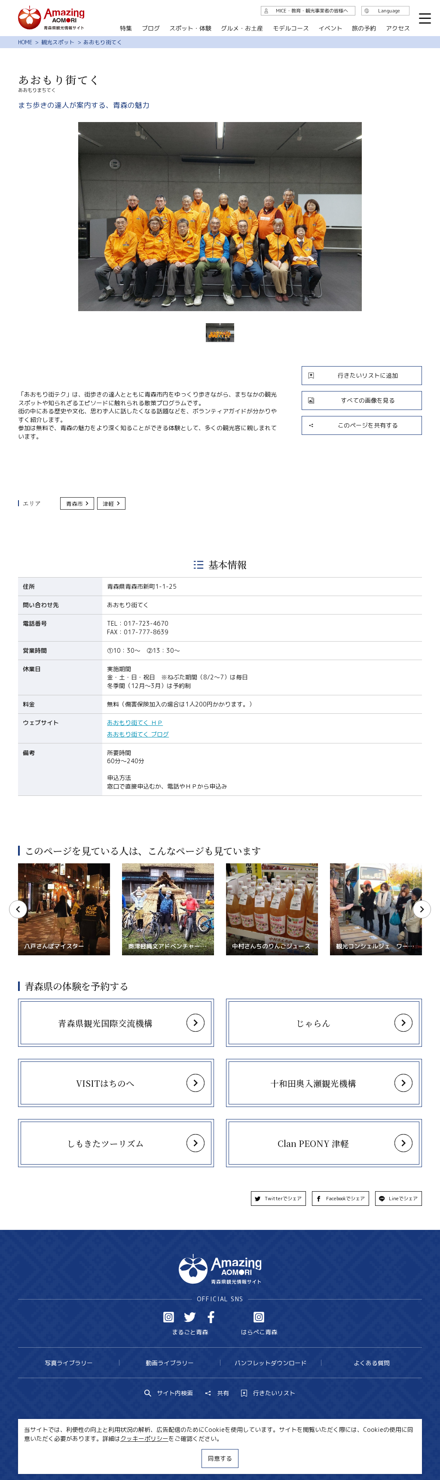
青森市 (74, 504)
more (26, 1002)
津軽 (108, 504)
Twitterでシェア (283, 1198)
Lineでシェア (403, 1198)
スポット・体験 (190, 28)
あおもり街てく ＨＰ (135, 723)
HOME (25, 42)
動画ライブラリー (170, 1363)
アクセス (398, 28)
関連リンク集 (299, 1451)
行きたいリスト (274, 1393)
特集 (126, 28)
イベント (330, 28)
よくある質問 (372, 1363)
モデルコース (291, 28)
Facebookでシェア (345, 1198)
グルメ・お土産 (242, 28)
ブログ (151, 28)
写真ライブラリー (69, 1363)
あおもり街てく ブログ (138, 734)
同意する (220, 1458)
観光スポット (58, 42)
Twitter (190, 1317)
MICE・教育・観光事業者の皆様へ (169, 1451)
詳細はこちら (36, 866)
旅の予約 (364, 28)
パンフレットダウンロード (271, 1363)
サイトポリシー (248, 1451)
